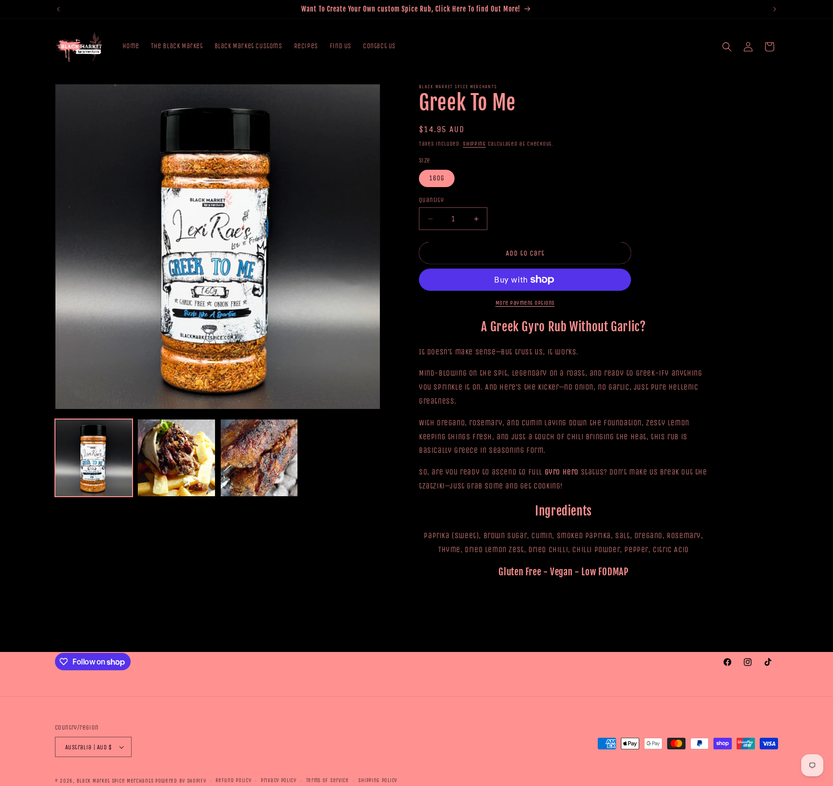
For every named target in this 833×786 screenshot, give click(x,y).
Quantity (431, 199)
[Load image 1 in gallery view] (94, 458)
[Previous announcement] (58, 9)
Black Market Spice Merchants (115, 781)
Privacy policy (278, 780)
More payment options (525, 302)
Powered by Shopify (180, 781)
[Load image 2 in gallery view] (176, 458)
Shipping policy (377, 780)
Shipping (474, 143)
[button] (727, 46)
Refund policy (233, 780)
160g (436, 178)
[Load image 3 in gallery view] (259, 458)
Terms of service (327, 780)
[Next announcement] (774, 9)
